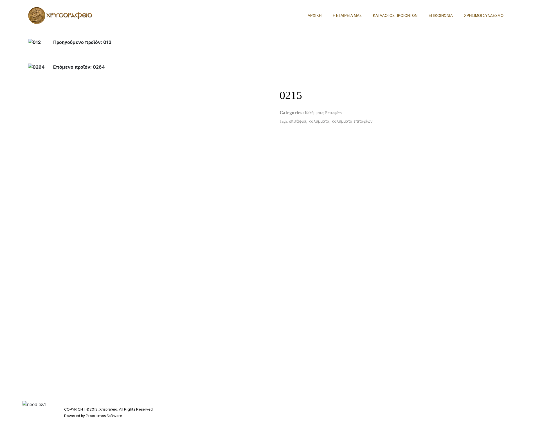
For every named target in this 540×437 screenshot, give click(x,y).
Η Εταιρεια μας (347, 15)
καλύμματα (319, 121)
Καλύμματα (314, 112)
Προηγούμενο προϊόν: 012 (82, 42)
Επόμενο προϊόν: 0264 (79, 67)
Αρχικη (314, 15)
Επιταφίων (333, 112)
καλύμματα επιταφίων (352, 121)
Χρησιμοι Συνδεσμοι (484, 15)
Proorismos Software (104, 416)
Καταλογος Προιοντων (395, 15)
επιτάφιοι (297, 121)
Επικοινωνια (441, 15)
